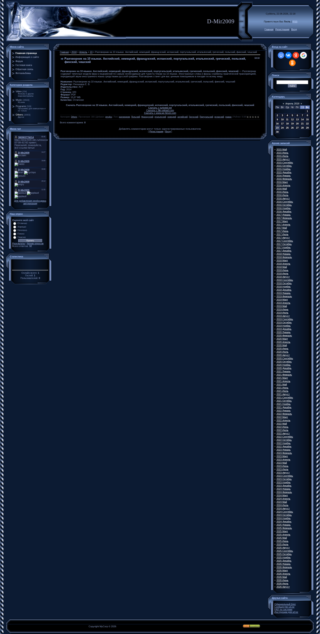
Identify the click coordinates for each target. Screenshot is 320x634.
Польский (135, 117)
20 (297, 123)
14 (302, 119)
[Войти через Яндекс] (296, 55)
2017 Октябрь (284, 244)
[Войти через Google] (303, 55)
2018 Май (281, 267)
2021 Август (283, 394)
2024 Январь (283, 489)
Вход (294, 29)
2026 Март (282, 570)
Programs (21, 106)
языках (228, 117)
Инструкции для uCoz (286, 612)
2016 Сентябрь (284, 201)
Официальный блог (285, 604)
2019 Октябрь (284, 322)
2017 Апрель (283, 224)
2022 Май (281, 423)
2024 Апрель (283, 498)
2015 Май (281, 149)
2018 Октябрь (284, 283)
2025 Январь (283, 524)
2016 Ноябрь (283, 208)
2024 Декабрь (283, 521)
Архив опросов (35, 243)
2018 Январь (283, 254)
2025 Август (283, 547)
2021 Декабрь (283, 407)
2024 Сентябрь (284, 511)
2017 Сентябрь (284, 241)
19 (292, 123)
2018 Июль (282, 273)
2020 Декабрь (283, 368)
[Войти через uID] (281, 55)
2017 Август (283, 237)
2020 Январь (283, 332)
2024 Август (283, 508)
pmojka (108, 117)
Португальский (206, 117)
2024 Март (282, 495)
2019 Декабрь (283, 329)
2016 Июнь (282, 192)
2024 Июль (282, 505)
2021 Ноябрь (283, 404)
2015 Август (283, 159)
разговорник (124, 117)
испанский (219, 117)
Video (19, 91)
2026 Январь (283, 564)
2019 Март (282, 299)
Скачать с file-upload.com (160, 110)
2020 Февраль (284, 335)
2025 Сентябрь (284, 551)
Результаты (18, 243)
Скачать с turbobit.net (160, 107)
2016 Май (281, 188)
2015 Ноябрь (283, 169)
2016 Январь (283, 175)
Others (19, 114)
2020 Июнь (282, 348)
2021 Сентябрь (284, 397)
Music (19, 100)
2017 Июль (282, 234)
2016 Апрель (283, 185)
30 (277, 132)
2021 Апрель (283, 381)
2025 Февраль (284, 528)
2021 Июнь (282, 387)
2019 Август (283, 316)
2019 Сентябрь (284, 319)
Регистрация (282, 29)
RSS (295, 21)
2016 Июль (282, 195)
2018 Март (282, 260)
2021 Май (281, 384)
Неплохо (22, 230)
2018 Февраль (284, 257)
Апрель (83, 52)
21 (302, 123)
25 (287, 127)
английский (182, 117)
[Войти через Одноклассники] (292, 63)
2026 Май (281, 577)
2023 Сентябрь (284, 476)
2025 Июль (282, 544)
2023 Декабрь (283, 485)
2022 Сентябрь (284, 436)
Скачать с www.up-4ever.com (160, 113)
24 (282, 127)
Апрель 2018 (292, 103)
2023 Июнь (282, 466)
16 (277, 123)
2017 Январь (283, 214)
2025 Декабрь (283, 560)
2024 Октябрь (284, 515)
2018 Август (283, 276)
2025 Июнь (282, 541)
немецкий (171, 117)
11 (287, 119)
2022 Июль (282, 430)
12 (292, 119)
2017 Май (281, 227)
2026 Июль (282, 583)
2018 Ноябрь (283, 286)
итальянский (160, 117)
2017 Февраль (284, 218)
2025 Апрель (283, 534)
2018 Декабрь (283, 289)
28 (302, 127)
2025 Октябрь (284, 554)
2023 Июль (282, 469)
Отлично (22, 223)
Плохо (20, 233)
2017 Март (282, 221)
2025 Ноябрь (283, 557)
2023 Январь (283, 449)
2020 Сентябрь (284, 358)
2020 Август (283, 355)
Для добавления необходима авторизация (30, 202)
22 (307, 123)
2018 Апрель (283, 263)
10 (282, 119)
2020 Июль (282, 352)
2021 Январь (283, 371)
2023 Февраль (284, 453)
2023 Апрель (283, 459)
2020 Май (281, 345)
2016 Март (282, 182)
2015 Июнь (282, 152)
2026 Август (283, 586)
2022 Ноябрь (283, 443)
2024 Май (281, 502)
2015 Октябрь (284, 165)
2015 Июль (282, 156)
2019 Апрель (283, 303)
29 (307, 127)
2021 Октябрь (284, 400)
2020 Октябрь (284, 361)
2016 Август (283, 198)
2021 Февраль (284, 374)
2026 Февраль (284, 567)
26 (292, 127)
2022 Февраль (284, 414)
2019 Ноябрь (283, 325)
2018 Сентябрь (284, 280)
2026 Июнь (282, 580)
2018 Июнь (282, 270)
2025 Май (281, 538)
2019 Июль (282, 312)
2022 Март (282, 417)
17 (282, 123)
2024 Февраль (284, 492)
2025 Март (282, 531)
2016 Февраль (284, 179)
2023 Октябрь (284, 479)
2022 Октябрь (284, 440)
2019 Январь (283, 293)
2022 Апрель (283, 420)
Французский (147, 117)
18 (287, 123)
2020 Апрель (283, 342)
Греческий (193, 117)
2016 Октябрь (284, 205)
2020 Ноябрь (283, 365)
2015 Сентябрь (284, 162)
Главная (268, 29)
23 (91, 52)
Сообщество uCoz (284, 606)
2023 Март (282, 456)
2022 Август (283, 433)
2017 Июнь (282, 231)
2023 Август (283, 472)
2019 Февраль (284, 296)
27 (297, 127)
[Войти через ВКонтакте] (288, 55)
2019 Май (281, 306)
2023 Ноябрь (283, 482)
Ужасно (21, 237)
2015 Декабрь (283, 172)
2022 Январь (283, 410)
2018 (74, 52)
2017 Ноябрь (283, 247)
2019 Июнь (282, 309)
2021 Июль (282, 391)
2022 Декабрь (283, 446)
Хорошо (21, 226)
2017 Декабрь (283, 250)
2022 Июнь (282, 427)
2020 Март (282, 338)
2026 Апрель (283, 573)
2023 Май (281, 462)
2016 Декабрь (283, 211)
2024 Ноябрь (283, 518)
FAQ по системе (283, 609)
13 (297, 119)
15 (307, 119)
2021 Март (282, 378)
